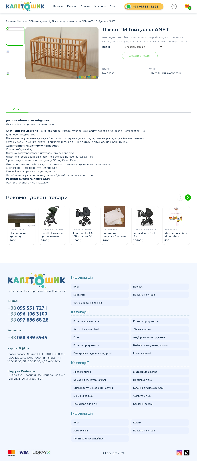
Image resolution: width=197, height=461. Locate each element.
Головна (58, 6)
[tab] (17, 110)
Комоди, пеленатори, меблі (89, 379)
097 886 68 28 (28, 319)
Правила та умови (144, 294)
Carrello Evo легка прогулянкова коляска (52, 236)
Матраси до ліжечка (145, 371)
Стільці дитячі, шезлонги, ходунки (93, 388)
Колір (106, 46)
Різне (76, 337)
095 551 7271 (27, 308)
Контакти (100, 6)
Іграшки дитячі (142, 353)
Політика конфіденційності (89, 438)
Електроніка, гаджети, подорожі (92, 353)
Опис (17, 109)
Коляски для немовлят (83, 229)
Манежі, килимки (83, 396)
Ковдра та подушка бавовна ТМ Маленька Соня (114, 238)
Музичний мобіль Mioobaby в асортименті (175, 236)
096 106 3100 (27, 313)
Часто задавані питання (87, 302)
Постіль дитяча (110, 229)
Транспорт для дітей (85, 404)
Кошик (137, 422)
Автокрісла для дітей (86, 329)
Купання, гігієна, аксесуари (148, 388)
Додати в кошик (140, 55)
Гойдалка (108, 73)
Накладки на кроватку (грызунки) (18, 236)
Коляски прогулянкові (52, 229)
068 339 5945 (27, 337)
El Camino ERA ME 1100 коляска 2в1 (83, 235)
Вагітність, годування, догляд (150, 345)
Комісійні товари (143, 404)
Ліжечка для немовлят (66, 21)
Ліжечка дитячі (40, 21)
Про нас (85, 6)
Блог (113, 6)
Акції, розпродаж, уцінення (149, 337)
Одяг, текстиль (142, 396)
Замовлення (80, 430)
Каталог (72, 6)
